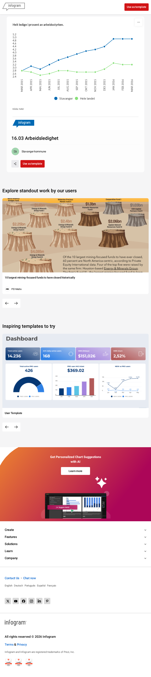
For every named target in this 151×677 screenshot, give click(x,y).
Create (9, 530)
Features (11, 537)
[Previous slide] (7, 303)
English (8, 585)
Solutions (11, 544)
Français (51, 585)
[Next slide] (16, 303)
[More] (138, 22)
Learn (9, 551)
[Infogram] (13, 7)
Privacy (22, 644)
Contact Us (12, 578)
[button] (64, 98)
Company (11, 558)
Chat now (29, 578)
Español (41, 585)
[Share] (15, 164)
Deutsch (18, 585)
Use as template (136, 6)
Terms (9, 644)
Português (30, 585)
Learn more (75, 471)
